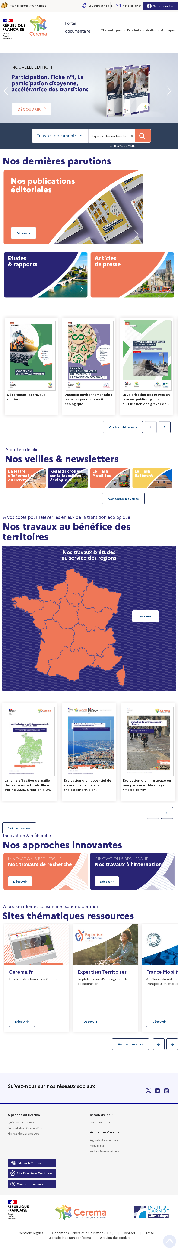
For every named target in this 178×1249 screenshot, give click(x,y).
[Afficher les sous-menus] (115, 6)
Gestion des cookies (115, 1237)
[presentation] (165, 427)
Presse (149, 1233)
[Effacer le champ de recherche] (132, 136)
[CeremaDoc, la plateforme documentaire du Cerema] (42, 26)
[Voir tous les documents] (19, 828)
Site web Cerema (30, 1163)
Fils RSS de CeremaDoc (23, 1133)
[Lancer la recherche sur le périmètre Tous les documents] (143, 136)
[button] (98, 6)
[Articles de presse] (132, 273)
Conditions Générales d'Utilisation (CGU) (83, 1233)
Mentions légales (30, 1233)
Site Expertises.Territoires (35, 1173)
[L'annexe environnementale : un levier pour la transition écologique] (88, 366)
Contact (129, 1233)
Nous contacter (101, 1122)
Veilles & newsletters (104, 1151)
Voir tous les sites (130, 1044)
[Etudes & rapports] (45, 273)
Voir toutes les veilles (123, 498)
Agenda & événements (105, 1140)
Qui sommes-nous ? (21, 1122)
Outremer (145, 616)
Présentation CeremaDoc (25, 1128)
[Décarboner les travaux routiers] (31, 366)
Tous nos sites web (30, 1184)
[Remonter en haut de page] (169, 1241)
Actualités (97, 1145)
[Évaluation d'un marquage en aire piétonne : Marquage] (148, 752)
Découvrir (29, 109)
